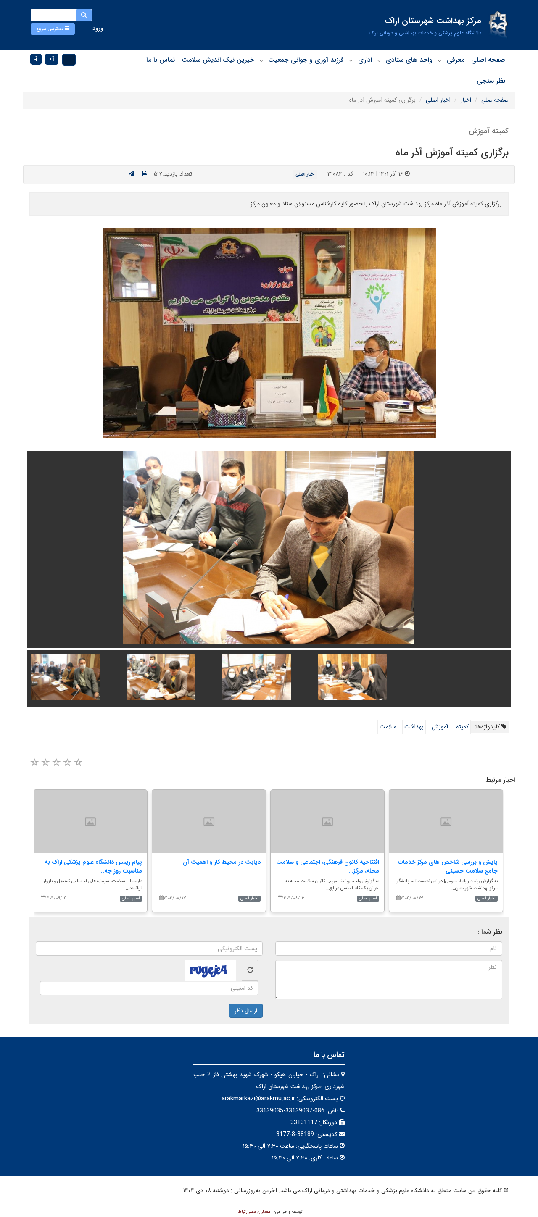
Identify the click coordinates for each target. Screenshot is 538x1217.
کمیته (462, 726)
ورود (97, 28)
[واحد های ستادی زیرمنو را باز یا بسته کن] (379, 60)
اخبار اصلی (438, 100)
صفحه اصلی (488, 60)
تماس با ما (160, 60)
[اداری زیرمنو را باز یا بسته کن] (351, 60)
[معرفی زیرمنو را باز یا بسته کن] (439, 60)
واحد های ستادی (409, 60)
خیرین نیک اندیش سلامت (218, 60)
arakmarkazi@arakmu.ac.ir (258, 1098)
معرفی (455, 60)
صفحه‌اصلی (495, 100)
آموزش (440, 726)
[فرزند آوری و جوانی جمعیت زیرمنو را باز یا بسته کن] (261, 60)
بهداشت (414, 726)
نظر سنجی (491, 81)
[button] (53, 29)
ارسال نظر (246, 1010)
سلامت (388, 726)
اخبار (466, 100)
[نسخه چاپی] (144, 174)
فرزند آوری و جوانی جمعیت (306, 60)
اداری (365, 60)
